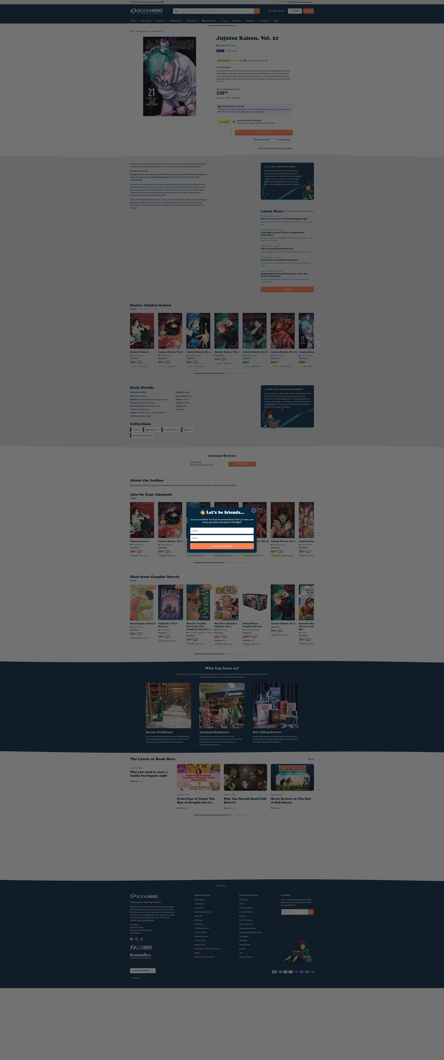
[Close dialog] (254, 510)
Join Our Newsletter (222, 546)
